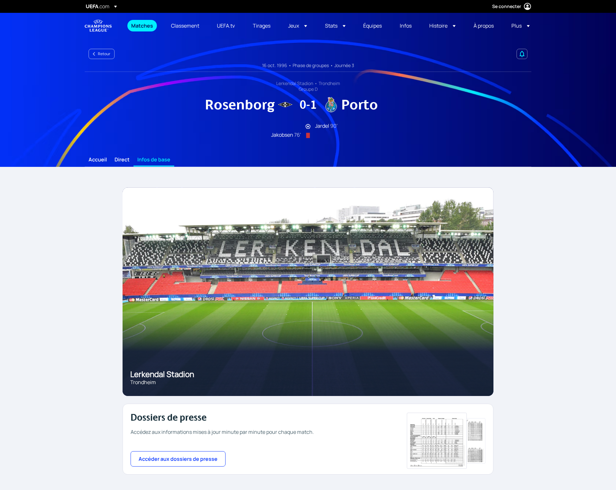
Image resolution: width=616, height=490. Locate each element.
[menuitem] (143, 26)
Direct (122, 160)
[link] (142, 26)
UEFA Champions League (98, 26)
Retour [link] (104, 53)
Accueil (98, 160)
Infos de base (153, 160)
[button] (297, 26)
